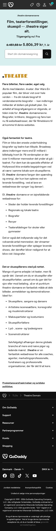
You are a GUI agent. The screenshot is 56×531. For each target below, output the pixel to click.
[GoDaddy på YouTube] (34, 477)
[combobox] (23, 54)
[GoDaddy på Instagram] (12, 477)
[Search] (47, 54)
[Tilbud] (32, 5)
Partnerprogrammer (12, 430)
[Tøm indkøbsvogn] (51, 5)
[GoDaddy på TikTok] (19, 477)
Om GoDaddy (9, 407)
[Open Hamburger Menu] (3, 5)
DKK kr (46, 469)
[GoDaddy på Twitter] (27, 477)
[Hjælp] (38, 5)
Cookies (49, 488)
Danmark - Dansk (11, 469)
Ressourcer (8, 423)
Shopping (7, 446)
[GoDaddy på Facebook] (4, 477)
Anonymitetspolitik (33, 488)
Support (6, 415)
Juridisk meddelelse (11, 488)
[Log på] (44, 5)
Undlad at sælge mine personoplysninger (28, 493)
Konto (5, 438)
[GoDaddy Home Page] (14, 456)
